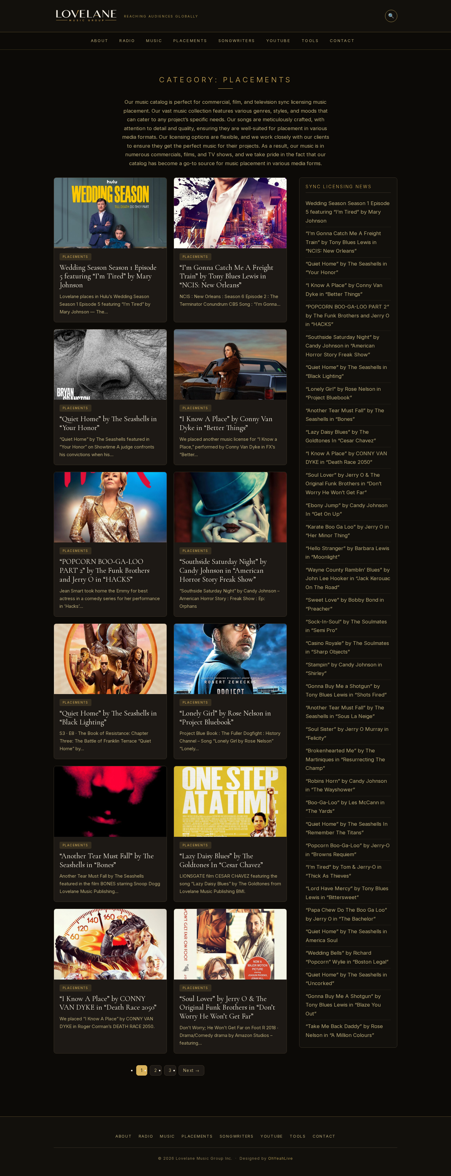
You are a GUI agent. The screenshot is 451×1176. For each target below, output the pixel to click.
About (100, 40)
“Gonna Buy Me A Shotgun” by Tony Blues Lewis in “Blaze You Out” (343, 1005)
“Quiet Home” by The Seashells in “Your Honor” (108, 423)
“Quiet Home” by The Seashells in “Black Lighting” (108, 718)
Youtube (278, 40)
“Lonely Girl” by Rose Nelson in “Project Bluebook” (225, 718)
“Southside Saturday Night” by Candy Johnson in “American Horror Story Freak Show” (223, 570)
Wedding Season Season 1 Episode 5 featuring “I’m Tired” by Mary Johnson (108, 276)
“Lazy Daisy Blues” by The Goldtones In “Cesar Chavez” (221, 860)
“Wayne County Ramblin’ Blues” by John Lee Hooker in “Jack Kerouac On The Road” (348, 578)
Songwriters (236, 40)
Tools (310, 40)
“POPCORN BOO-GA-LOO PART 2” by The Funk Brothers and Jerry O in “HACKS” (104, 570)
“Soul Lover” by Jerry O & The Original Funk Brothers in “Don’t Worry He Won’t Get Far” (227, 1007)
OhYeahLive (280, 1158)
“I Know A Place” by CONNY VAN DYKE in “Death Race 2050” (108, 1003)
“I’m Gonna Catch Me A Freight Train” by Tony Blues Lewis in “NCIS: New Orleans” (226, 276)
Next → (191, 1070)
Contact (342, 40)
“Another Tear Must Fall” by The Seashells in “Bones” (107, 860)
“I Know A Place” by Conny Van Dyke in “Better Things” (225, 423)
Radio (127, 40)
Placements (190, 40)
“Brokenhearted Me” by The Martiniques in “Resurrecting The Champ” (345, 759)
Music (154, 40)
